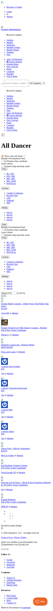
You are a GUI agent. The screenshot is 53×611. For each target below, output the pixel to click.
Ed (2, 489)
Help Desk (11, 595)
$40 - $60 (11, 178)
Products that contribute (17, 161)
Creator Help (12, 598)
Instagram (11, 565)
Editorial (10, 200)
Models (15, 313)
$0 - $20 (10, 174)
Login (9, 12)
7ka (2, 373)
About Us (11, 578)
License (5, 188)
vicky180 (5, 313)
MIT (8, 203)
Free (8, 55)
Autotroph (26, 607)
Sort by (22, 293)
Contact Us (11, 603)
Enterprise (11, 582)
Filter (4, 225)
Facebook (11, 562)
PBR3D (4, 506)
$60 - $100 (11, 181)
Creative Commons (15, 193)
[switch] (24, 156)
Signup (10, 16)
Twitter (10, 560)
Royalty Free (12, 195)
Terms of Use (7, 537)
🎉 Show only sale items (12, 156)
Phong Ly (5, 335)
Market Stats (12, 585)
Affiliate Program (14, 580)
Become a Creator (14, 7)
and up (9, 212)
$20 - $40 (11, 176)
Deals (9, 69)
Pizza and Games (8, 352)
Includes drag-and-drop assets (17, 166)
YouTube (10, 567)
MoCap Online (7, 455)
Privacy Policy (20, 537)
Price (4, 169)
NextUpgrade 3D (8, 472)
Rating (4, 208)
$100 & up (11, 183)
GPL (9, 198)
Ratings (5, 276)
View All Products (14, 59)
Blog (9, 600)
